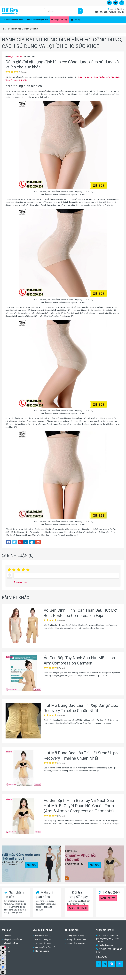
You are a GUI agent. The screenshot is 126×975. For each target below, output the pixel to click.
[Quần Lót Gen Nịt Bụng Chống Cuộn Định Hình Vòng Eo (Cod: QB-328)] (63, 188)
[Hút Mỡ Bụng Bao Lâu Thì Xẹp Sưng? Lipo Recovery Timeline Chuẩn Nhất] (23, 721)
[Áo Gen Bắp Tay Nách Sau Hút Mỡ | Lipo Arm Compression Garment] (23, 673)
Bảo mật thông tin (43, 939)
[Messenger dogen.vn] (3, 967)
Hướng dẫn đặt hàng (75, 936)
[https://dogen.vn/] (3, 28)
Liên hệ (76, 20)
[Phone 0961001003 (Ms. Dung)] (3, 952)
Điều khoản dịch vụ (43, 936)
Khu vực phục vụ (42, 951)
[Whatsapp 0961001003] (104, 964)
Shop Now (31, 865)
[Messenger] (119, 964)
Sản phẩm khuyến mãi (38, 20)
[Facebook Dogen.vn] (98, 964)
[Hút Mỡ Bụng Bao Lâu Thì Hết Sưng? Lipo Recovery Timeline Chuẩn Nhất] (23, 768)
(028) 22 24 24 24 (79, 908)
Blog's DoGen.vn (31, 29)
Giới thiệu (7, 936)
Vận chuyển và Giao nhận (45, 947)
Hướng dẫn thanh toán (76, 939)
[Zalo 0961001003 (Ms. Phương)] (3, 957)
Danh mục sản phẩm (15, 20)
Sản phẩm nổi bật (11, 943)
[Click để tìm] (80, 11)
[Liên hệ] (3, 972)
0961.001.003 (109, 898)
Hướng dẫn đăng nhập (76, 943)
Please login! (21, 582)
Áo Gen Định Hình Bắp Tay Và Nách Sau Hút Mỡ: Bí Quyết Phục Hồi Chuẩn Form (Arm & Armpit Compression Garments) (79, 805)
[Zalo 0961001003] (111, 964)
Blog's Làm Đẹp (60, 20)
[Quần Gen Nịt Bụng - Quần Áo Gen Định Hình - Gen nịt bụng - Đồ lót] (10, 11)
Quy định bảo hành (43, 943)
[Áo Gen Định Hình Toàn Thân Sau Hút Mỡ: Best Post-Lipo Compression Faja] (23, 626)
